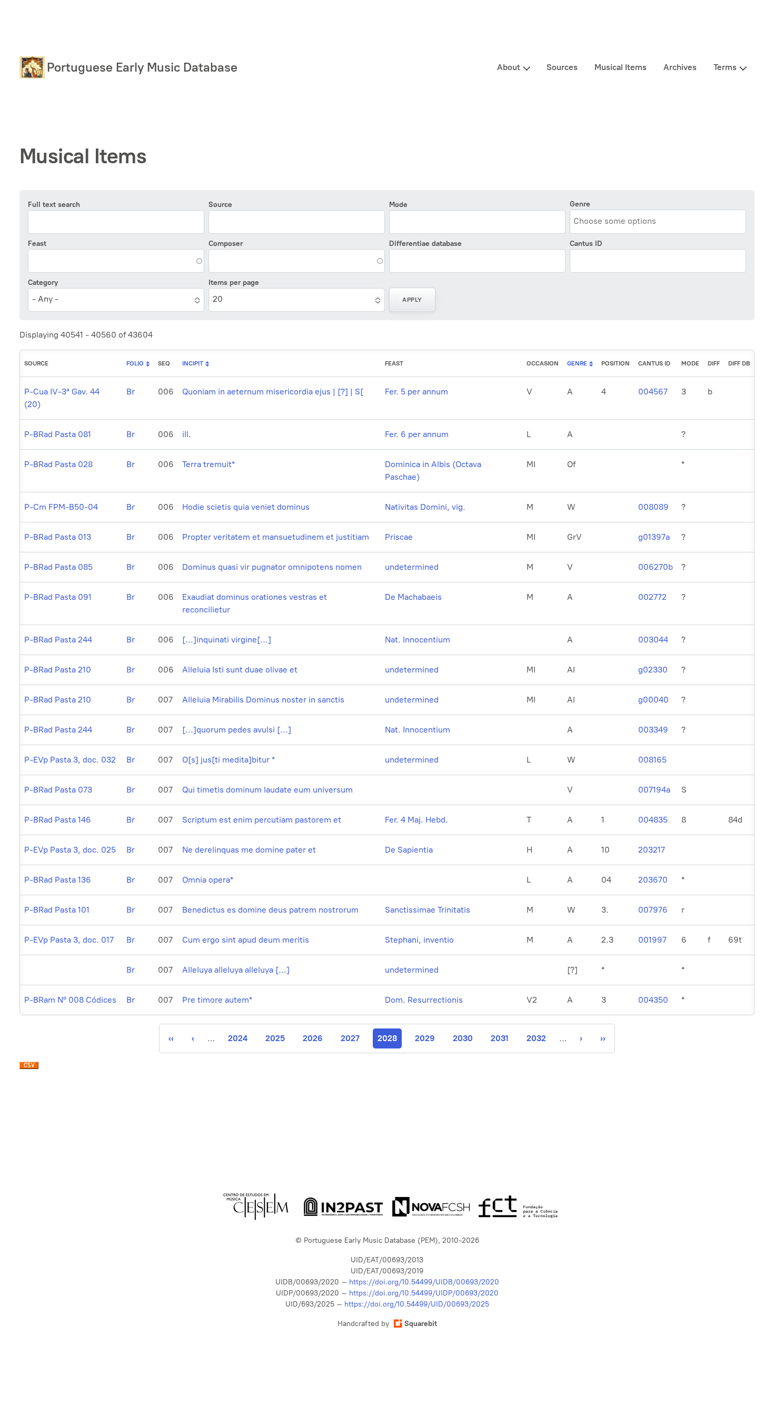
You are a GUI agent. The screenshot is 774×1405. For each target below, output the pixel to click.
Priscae (399, 537)
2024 (237, 1038)
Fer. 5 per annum (416, 392)
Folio (135, 363)
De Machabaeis (413, 597)
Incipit (192, 363)
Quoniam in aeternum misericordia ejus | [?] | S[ (272, 392)
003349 (653, 730)
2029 (425, 1038)
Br (130, 392)
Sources (562, 67)
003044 (653, 640)
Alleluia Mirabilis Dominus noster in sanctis (263, 700)
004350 (653, 1000)
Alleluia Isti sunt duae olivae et (239, 670)
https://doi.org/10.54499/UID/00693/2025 (416, 1304)
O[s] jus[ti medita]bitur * (228, 760)
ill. (186, 434)
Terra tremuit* (208, 464)
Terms (725, 67)
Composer (226, 243)
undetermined (412, 567)
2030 (463, 1038)
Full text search (54, 204)
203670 (653, 880)
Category (43, 282)
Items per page (234, 282)
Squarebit (420, 1323)
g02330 (653, 670)
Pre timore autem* (217, 1000)
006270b (655, 567)
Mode (398, 204)
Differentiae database (425, 243)
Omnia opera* (207, 880)
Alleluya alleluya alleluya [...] (236, 970)
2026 (313, 1038)
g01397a (654, 537)
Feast (37, 243)
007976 (653, 910)
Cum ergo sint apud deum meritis (245, 940)
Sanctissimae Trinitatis (427, 910)
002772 (652, 597)
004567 (653, 392)
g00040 (653, 700)
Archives (680, 67)
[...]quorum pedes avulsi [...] (236, 730)
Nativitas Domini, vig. (425, 507)
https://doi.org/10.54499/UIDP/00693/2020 (424, 1293)
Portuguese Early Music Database (142, 67)
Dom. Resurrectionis (424, 1000)
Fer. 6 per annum (417, 434)
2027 (350, 1038)
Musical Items (620, 67)
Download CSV (28, 1068)
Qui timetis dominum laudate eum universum (267, 790)
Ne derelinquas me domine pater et (249, 850)
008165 (652, 760)
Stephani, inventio (419, 940)
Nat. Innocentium (417, 640)
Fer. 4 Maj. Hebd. (416, 820)
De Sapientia (409, 850)
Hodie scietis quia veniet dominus (246, 507)
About (508, 67)
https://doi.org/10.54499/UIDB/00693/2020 (424, 1282)
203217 (651, 850)
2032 (536, 1038)
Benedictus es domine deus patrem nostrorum (270, 910)
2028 (390, 1040)
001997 (652, 940)
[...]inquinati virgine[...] (226, 640)
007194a (654, 790)
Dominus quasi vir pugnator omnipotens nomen (272, 567)
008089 (653, 507)
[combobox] (621, 221)
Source (220, 204)
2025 (275, 1038)
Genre (580, 204)
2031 (500, 1038)
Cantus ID (586, 243)
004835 (653, 820)
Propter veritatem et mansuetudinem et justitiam (275, 537)
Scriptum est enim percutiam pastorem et (261, 820)
